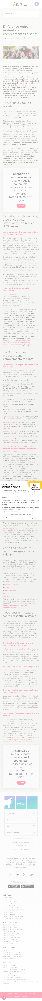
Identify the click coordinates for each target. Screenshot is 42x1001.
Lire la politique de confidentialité (11, 512)
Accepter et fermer (35, 518)
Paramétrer (21, 518)
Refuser (6, 518)
